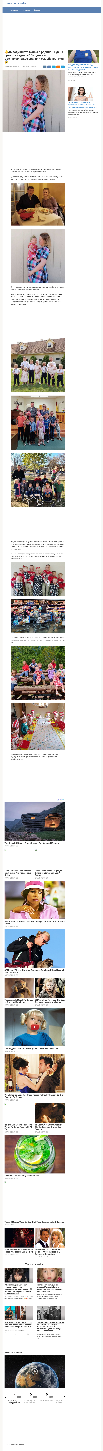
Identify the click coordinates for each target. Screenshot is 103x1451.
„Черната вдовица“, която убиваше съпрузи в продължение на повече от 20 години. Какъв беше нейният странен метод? (18, 1289)
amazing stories (17, 3)
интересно (26, 10)
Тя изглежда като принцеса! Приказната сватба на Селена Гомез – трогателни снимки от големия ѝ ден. (83, 104)
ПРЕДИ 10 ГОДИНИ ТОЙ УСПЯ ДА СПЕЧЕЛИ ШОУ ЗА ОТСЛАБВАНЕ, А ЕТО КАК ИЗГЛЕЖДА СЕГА (83, 67)
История (37, 10)
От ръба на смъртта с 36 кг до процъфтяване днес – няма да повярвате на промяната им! (18, 1324)
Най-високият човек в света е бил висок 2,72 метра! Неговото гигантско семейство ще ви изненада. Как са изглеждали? (50, 1326)
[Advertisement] (52, 30)
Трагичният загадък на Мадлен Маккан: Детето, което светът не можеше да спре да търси (49, 1288)
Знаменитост (14, 10)
